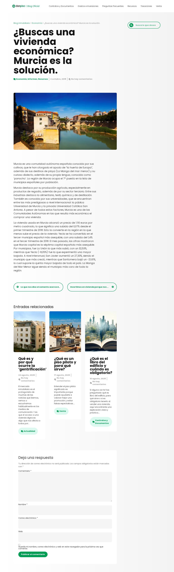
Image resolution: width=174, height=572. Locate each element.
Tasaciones (146, 6)
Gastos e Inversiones (88, 6)
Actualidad (29, 431)
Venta (159, 6)
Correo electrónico (28, 518)
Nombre (22, 504)
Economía (37, 23)
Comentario (24, 471)
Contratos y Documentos (61, 6)
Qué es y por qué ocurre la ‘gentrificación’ (32, 364)
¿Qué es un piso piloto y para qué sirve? (65, 364)
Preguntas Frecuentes (113, 6)
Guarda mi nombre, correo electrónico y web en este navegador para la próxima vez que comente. (60, 548)
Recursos (132, 6)
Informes (32, 79)
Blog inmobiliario (22, 23)
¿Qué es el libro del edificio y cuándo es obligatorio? (101, 365)
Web (20, 531)
